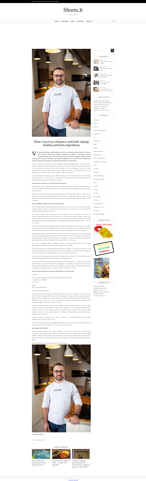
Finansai (96, 127)
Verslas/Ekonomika (99, 207)
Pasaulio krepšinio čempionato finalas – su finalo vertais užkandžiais (61, 463)
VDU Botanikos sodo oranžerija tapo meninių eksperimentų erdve (39, 463)
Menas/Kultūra (97, 155)
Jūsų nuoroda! (99, 295)
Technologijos (97, 196)
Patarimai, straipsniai (99, 286)
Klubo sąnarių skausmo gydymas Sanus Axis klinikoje (106, 89)
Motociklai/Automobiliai (100, 161)
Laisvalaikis (65, 21)
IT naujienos (97, 134)
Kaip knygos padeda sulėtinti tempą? (106, 69)
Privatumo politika (73, 480)
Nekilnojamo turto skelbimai (101, 292)
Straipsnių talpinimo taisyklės (45, 1)
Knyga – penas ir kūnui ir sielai (101, 110)
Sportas (95, 186)
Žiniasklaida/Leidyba (99, 214)
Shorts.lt (73, 10)
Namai (56, 21)
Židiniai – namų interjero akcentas (102, 102)
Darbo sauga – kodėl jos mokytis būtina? (105, 83)
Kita (95, 137)
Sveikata (89, 21)
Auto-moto (96, 120)
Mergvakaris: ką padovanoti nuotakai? (106, 62)
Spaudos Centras (41, 440)
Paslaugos (80, 21)
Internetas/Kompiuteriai (100, 130)
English (95, 123)
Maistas (96, 148)
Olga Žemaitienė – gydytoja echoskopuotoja (106, 76)
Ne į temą (96, 168)
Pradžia (34, 1)
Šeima (95, 182)
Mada (72, 21)
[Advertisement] (73, 34)
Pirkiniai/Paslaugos (98, 175)
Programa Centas (98, 290)
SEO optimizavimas (99, 294)
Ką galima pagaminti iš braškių (101, 101)
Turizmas (96, 200)
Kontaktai (56, 1)
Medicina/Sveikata (98, 151)
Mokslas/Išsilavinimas (99, 158)
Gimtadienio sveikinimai (100, 288)
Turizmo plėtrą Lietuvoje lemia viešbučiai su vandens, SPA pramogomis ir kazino (101, 106)
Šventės (96, 193)
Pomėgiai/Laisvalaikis (99, 179)
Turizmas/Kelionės (98, 203)
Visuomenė (96, 210)
